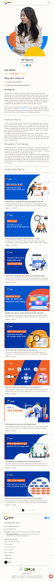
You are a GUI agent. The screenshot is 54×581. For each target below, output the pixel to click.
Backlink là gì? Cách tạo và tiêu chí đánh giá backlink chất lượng (24, 313)
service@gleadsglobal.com (13, 526)
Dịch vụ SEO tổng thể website (12, 541)
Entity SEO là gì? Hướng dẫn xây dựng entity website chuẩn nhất (24, 201)
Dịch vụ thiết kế (8, 549)
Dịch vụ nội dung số (9, 547)
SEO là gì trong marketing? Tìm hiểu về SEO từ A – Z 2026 (22, 238)
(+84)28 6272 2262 (11, 529)
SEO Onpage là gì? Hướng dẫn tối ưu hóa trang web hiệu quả (23, 461)
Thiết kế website (8, 544)
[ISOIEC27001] (21, 568)
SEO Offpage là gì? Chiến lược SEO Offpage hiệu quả (20, 424)
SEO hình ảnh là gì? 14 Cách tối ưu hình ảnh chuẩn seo (21, 350)
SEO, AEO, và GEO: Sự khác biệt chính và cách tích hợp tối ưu (23, 387)
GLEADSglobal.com (23, 108)
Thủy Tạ (7, 208)
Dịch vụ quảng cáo (9, 552)
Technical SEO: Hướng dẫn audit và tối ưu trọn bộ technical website (25, 276)
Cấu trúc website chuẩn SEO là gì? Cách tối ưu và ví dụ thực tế (23, 498)
